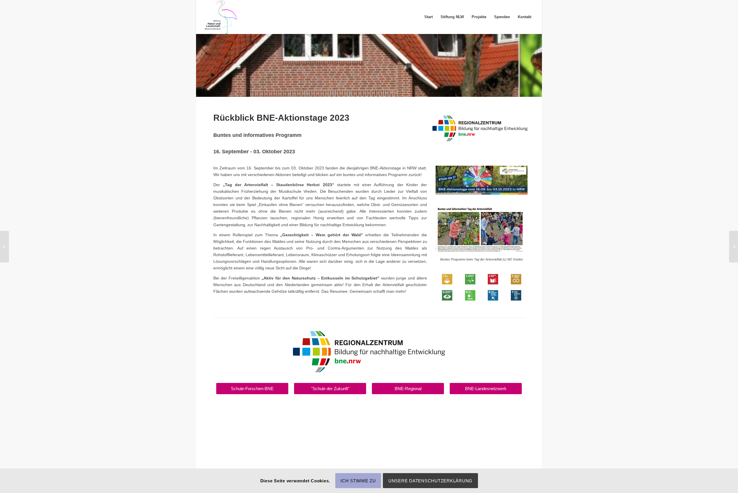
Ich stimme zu (358, 480)
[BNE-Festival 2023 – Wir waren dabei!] (4, 246)
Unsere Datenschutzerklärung (430, 480)
